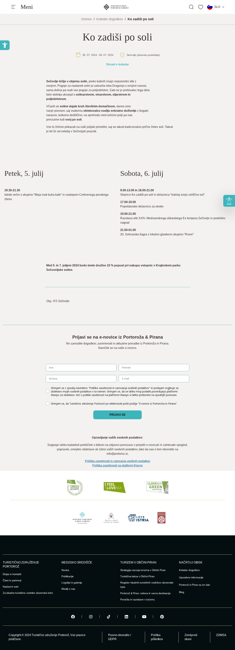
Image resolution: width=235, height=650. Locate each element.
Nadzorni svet (10, 586)
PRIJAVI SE (117, 414)
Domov (86, 19)
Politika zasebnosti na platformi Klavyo (117, 465)
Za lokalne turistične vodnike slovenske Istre (28, 592)
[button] (5, 45)
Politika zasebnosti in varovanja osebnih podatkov (117, 461)
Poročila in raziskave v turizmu (137, 599)
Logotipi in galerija (72, 582)
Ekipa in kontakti (12, 574)
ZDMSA (221, 635)
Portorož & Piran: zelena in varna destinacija (145, 593)
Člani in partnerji (12, 580)
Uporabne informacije (191, 577)
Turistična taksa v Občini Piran (137, 576)
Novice (65, 570)
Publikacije (67, 576)
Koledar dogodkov (109, 19)
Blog (181, 592)
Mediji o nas (68, 588)
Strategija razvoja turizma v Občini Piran (143, 570)
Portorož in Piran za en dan (194, 584)
